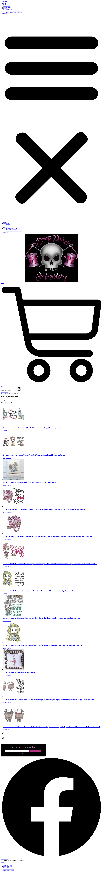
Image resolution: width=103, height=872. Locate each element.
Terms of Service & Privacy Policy (14, 11)
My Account (6, 4)
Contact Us (5, 13)
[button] (51, 117)
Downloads (5, 8)
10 (3, 739)
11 (3, 741)
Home (4, 3)
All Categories (6, 6)
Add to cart (8, 430)
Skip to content (4, 1)
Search (2, 390)
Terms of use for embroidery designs (14, 12)
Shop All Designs (7, 7)
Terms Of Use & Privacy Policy (10, 9)
